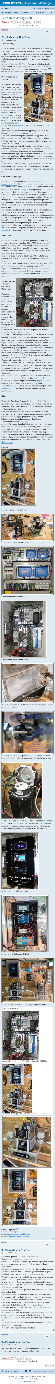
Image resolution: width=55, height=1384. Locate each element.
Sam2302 (4, 1334)
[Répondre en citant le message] (47, 31)
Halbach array (7, 442)
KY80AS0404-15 (18, 125)
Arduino (4, 230)
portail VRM (44, 381)
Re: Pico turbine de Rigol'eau (15, 1250)
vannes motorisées (9, 184)
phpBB (21, 1376)
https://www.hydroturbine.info (18, 1234)
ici (11, 107)
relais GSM (32, 187)
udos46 (3, 1242)
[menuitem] (7, 8)
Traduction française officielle (24, 1379)
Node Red (5, 388)
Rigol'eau (4, 29)
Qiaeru (38, 1379)
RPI (25, 230)
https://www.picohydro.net (19, 1236)
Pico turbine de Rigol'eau (16, 18)
